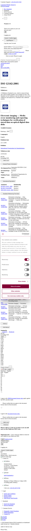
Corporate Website (5, 4)
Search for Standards (9, 504)
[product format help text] (10, 367)
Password (16, 50)
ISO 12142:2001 (5, 67)
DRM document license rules (15, 398)
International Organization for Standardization (13, 148)
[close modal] (5, 32)
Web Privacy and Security (11, 498)
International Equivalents (9, 181)
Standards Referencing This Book (11, 193)
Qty (2, 374)
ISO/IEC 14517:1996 (4, 224)
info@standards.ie (8, 475)
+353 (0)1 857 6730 (16, 2)
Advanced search (5, 63)
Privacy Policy (8, 495)
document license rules (14, 413)
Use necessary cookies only (16, 296)
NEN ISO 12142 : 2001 (7, 190)
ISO (2, 66)
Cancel (6, 38)
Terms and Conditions (9, 493)
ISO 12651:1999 (4, 303)
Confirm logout (12, 38)
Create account (8, 439)
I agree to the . (10, 413)
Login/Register (9, 40)
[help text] (11, 131)
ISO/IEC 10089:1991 (4, 307)
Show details (22, 281)
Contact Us (7, 514)
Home (2, 64)
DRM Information (8, 512)
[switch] (26, 264)
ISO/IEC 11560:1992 (4, 206)
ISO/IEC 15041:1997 (4, 199)
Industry (5, 323)
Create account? (12, 53)
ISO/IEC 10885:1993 (4, 318)
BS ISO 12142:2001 (6, 188)
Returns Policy (8, 496)
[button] (3, 337)
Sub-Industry (6, 327)
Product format (5, 367)
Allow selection (15, 291)
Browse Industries (8, 505)
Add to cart (6, 160)
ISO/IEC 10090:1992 (4, 218)
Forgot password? (19, 52)
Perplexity (11, 332)
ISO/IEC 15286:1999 (4, 313)
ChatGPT (5, 332)
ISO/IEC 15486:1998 (4, 231)
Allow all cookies (15, 286)
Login (6, 53)
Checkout (5, 424)
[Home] (5, 6)
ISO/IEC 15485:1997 (4, 213)
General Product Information (9, 164)
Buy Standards (8, 9)
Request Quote (5, 440)
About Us (13, 4)
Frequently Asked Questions (11, 511)
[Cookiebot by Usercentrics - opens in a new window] (22, 234)
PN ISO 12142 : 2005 (6, 186)
